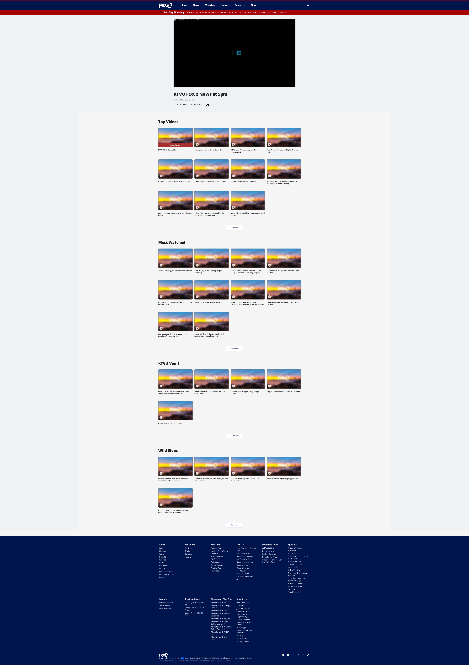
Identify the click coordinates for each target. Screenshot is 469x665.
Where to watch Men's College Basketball (220, 623)
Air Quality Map (217, 556)
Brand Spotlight (294, 592)
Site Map (239, 635)
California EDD (268, 548)
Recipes (188, 557)
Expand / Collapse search (308, 5)
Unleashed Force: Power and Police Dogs (272, 561)
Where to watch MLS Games (219, 638)
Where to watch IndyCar (220, 619)
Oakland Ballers (242, 568)
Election (162, 577)
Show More (235, 228)
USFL (238, 579)
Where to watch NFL (219, 602)
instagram (298, 655)
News (162, 544)
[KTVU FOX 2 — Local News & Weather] (167, 5)
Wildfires (162, 560)
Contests (188, 554)
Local (161, 548)
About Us (241, 599)
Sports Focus (293, 567)
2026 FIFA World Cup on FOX (246, 549)
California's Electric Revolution (295, 549)
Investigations (270, 544)
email (283, 655)
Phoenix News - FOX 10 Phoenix (194, 609)
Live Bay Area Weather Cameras (220, 552)
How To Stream (242, 602)
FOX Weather (216, 571)
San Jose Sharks (242, 574)
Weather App (216, 568)
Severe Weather (217, 565)
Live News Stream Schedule (243, 623)
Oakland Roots (242, 565)
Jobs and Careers (243, 608)
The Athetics (241, 571)
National (162, 551)
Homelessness (268, 551)
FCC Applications (243, 641)
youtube (288, 655)
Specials (292, 544)
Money (163, 599)
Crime (161, 554)
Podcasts (163, 568)
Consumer (163, 566)
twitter (308, 655)
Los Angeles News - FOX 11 (195, 603)
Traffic (187, 551)
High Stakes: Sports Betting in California (298, 557)
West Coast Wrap (166, 571)
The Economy (164, 605)
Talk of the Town (294, 570)
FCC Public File (242, 638)
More (253, 5)
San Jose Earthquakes (245, 577)
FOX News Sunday (166, 574)
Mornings (190, 544)
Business (162, 563)
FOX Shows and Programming (242, 615)
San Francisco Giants (244, 559)
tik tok (303, 655)
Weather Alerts (216, 548)
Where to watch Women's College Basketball (221, 628)
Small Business (165, 608)
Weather (215, 544)
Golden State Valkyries (245, 562)
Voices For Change (295, 583)
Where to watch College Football (220, 606)
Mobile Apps (241, 627)
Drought (162, 557)
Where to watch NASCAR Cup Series (220, 614)
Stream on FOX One (221, 599)
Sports (240, 544)
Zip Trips (188, 548)
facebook (293, 655)
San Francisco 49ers (244, 553)
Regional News (193, 599)
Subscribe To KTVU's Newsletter (244, 631)
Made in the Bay (294, 561)
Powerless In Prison (270, 557)
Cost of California (269, 554)
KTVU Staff (240, 605)
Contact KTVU (242, 611)
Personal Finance (166, 602)
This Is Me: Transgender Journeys (297, 574)
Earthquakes (215, 562)
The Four (291, 553)
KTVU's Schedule (243, 619)
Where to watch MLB (219, 611)
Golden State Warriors (245, 556)
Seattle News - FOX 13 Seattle (194, 614)
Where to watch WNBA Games (220, 633)
